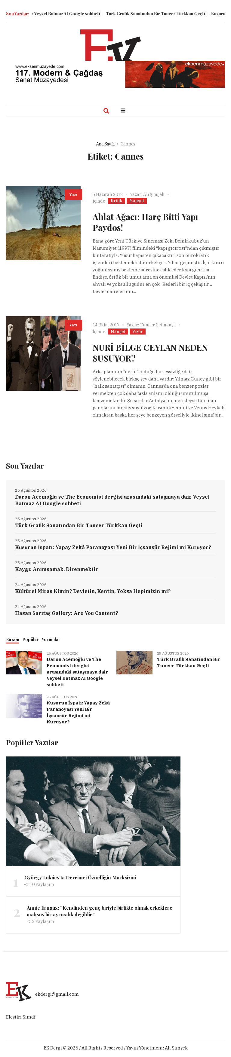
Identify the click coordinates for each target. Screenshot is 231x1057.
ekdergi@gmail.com (57, 994)
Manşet (136, 200)
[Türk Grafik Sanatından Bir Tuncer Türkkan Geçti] (134, 662)
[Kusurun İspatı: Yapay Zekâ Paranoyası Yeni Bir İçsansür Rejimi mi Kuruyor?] (24, 705)
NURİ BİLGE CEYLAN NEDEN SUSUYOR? (150, 353)
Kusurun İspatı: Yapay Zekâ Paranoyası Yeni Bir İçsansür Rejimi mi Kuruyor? (113, 547)
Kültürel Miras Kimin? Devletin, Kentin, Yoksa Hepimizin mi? (93, 591)
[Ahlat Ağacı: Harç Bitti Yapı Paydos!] (43, 223)
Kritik (116, 200)
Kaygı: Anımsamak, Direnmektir (56, 569)
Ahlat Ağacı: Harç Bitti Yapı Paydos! (145, 222)
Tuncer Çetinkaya (158, 325)
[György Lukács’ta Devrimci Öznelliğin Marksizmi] (93, 811)
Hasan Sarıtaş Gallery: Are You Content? (66, 613)
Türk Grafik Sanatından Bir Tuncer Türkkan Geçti (143, 14)
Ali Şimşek (154, 194)
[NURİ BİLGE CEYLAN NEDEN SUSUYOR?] (43, 353)
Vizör (137, 331)
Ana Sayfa (105, 144)
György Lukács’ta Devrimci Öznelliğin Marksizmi (80, 877)
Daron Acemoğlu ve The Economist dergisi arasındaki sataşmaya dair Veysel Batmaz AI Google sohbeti (112, 500)
